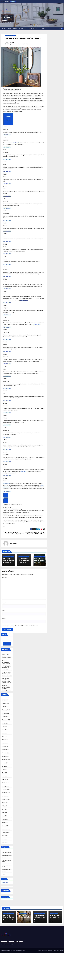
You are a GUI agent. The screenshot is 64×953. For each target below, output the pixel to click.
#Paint (29, 44)
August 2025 (5, 723)
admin (12, 42)
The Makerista (16, 142)
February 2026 (5, 703)
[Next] (5, 500)
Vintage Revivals (24, 300)
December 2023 (6, 789)
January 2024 (5, 786)
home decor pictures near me (7, 870)
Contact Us (22, 28)
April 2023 (4, 815)
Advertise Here (12, 28)
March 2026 (5, 700)
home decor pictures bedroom (7, 856)
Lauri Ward (23, 471)
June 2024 (4, 769)
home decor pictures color (11, 35)
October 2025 (5, 716)
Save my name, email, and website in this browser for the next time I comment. (21, 625)
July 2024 (4, 766)
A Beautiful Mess (36, 324)
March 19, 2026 (7, 919)
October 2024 (5, 756)
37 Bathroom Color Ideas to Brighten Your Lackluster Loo (6, 674)
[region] (24, 306)
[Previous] (5, 495)
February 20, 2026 (24, 919)
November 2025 (6, 713)
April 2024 (4, 776)
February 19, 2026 (39, 919)
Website (4, 618)
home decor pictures (7, 852)
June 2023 (4, 809)
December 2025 (6, 709)
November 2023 (6, 792)
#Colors (25, 44)
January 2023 (5, 825)
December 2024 (6, 749)
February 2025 (5, 743)
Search (4, 634)
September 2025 (6, 719)
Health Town (5, 882)
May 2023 (4, 812)
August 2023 (5, 802)
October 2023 (5, 796)
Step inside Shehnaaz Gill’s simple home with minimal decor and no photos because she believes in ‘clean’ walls (6, 665)
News (3, 874)
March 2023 (5, 819)
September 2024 (6, 759)
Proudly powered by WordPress (7, 950)
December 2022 (6, 829)
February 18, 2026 (55, 919)
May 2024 (4, 772)
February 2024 (5, 782)
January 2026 (5, 706)
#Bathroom (20, 44)
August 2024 (5, 762)
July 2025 (4, 726)
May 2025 (4, 733)
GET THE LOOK (7, 134)
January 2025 (5, 746)
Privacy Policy (33, 28)
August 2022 (5, 835)
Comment (4, 577)
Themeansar (22, 950)
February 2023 (5, 822)
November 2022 (6, 832)
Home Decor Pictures (12, 941)
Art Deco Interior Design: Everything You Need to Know (6, 656)
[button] (59, 28)
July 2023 (4, 805)
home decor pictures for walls (7, 865)
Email (3, 610)
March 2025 (5, 739)
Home (3, 28)
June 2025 (4, 729)
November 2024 (6, 752)
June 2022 (4, 842)
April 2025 (4, 736)
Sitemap (42, 28)
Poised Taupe (6, 483)
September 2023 (6, 799)
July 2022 (4, 839)
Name (4, 603)
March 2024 (5, 779)
